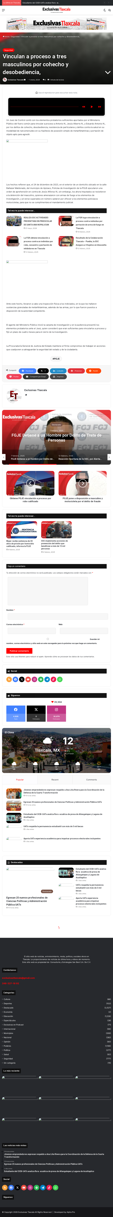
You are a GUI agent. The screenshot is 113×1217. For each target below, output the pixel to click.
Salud (6, 1054)
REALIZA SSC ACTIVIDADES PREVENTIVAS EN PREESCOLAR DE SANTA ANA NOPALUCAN (38, 221)
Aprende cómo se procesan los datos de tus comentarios (69, 656)
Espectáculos (10, 1020)
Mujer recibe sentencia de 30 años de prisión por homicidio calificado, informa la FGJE (20, 543)
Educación (8, 1016)
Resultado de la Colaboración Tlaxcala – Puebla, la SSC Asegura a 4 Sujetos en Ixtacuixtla (91, 241)
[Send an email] (24, 80)
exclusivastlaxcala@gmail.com (18, 978)
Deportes (8, 1003)
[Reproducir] (91, 106)
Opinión (7, 1042)
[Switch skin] (104, 11)
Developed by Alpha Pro (64, 1212)
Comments (91, 779)
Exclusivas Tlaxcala (15, 80)
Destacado (56, 425)
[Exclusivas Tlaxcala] (56, 10)
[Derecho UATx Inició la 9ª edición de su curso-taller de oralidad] (93, 1107)
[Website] (26, 394)
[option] (56, 437)
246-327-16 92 (10, 983)
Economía (8, 1012)
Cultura (7, 999)
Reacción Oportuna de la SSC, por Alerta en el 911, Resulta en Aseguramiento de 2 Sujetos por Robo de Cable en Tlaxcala (56, 440)
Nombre (10, 610)
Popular (20, 779)
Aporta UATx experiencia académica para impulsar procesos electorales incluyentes (62, 838)
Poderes (7, 1046)
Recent (55, 779)
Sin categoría (9, 1063)
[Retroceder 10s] (84, 107)
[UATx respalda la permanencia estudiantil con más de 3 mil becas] (13, 830)
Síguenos (8, 1197)
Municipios (8, 1033)
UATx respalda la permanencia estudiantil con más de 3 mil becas (53, 826)
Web (60, 624)
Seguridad (15, 36)
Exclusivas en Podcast (14, 1025)
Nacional (7, 1037)
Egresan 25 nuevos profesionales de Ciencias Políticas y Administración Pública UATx (63, 802)
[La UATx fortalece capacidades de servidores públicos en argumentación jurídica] (56, 1128)
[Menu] (3, 11)
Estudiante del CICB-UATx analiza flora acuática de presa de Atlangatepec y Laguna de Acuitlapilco (65, 3)
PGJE (57, 358)
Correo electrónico (15, 624)
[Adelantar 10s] (100, 107)
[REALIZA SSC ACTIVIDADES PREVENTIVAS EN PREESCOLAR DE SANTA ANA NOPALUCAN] (14, 221)
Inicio (6, 36)
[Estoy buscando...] (109, 11)
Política (7, 1050)
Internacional (9, 1029)
